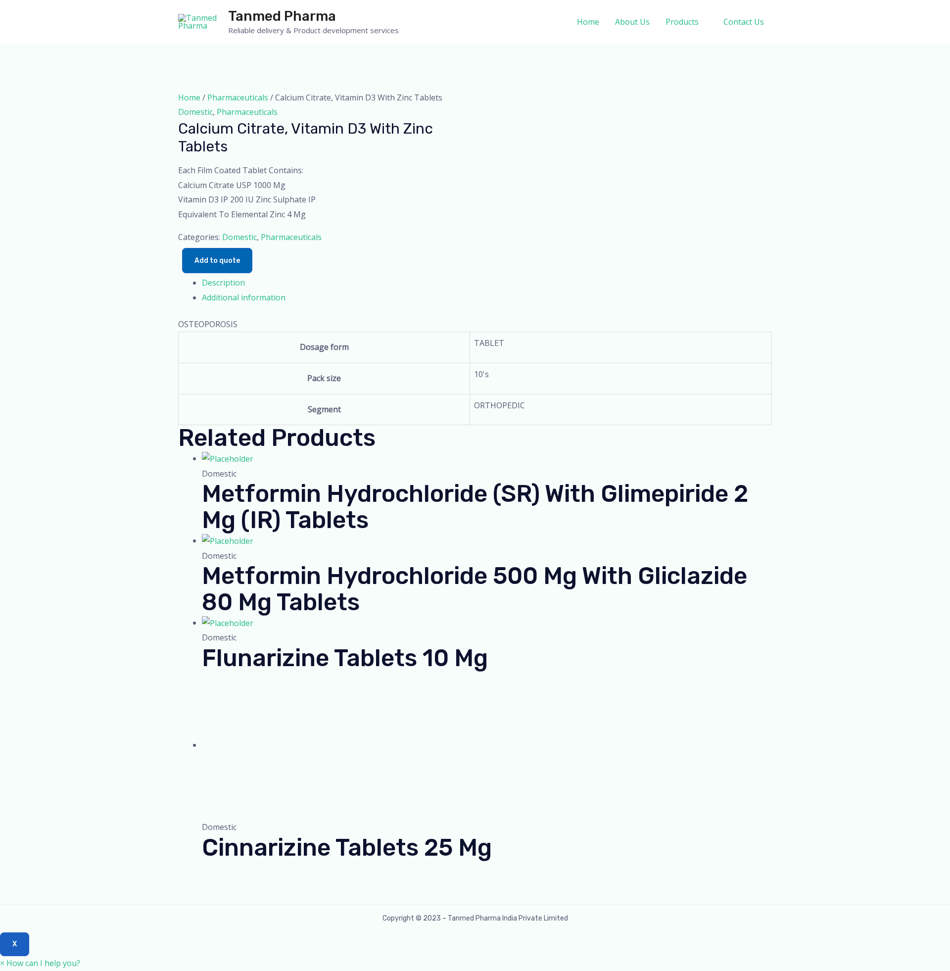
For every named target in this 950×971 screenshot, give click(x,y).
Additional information (243, 297)
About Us (632, 21)
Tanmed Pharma (282, 16)
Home (588, 21)
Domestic (195, 111)
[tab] (487, 283)
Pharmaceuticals (237, 97)
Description (223, 282)
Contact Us (743, 21)
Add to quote (217, 260)
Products (682, 21)
